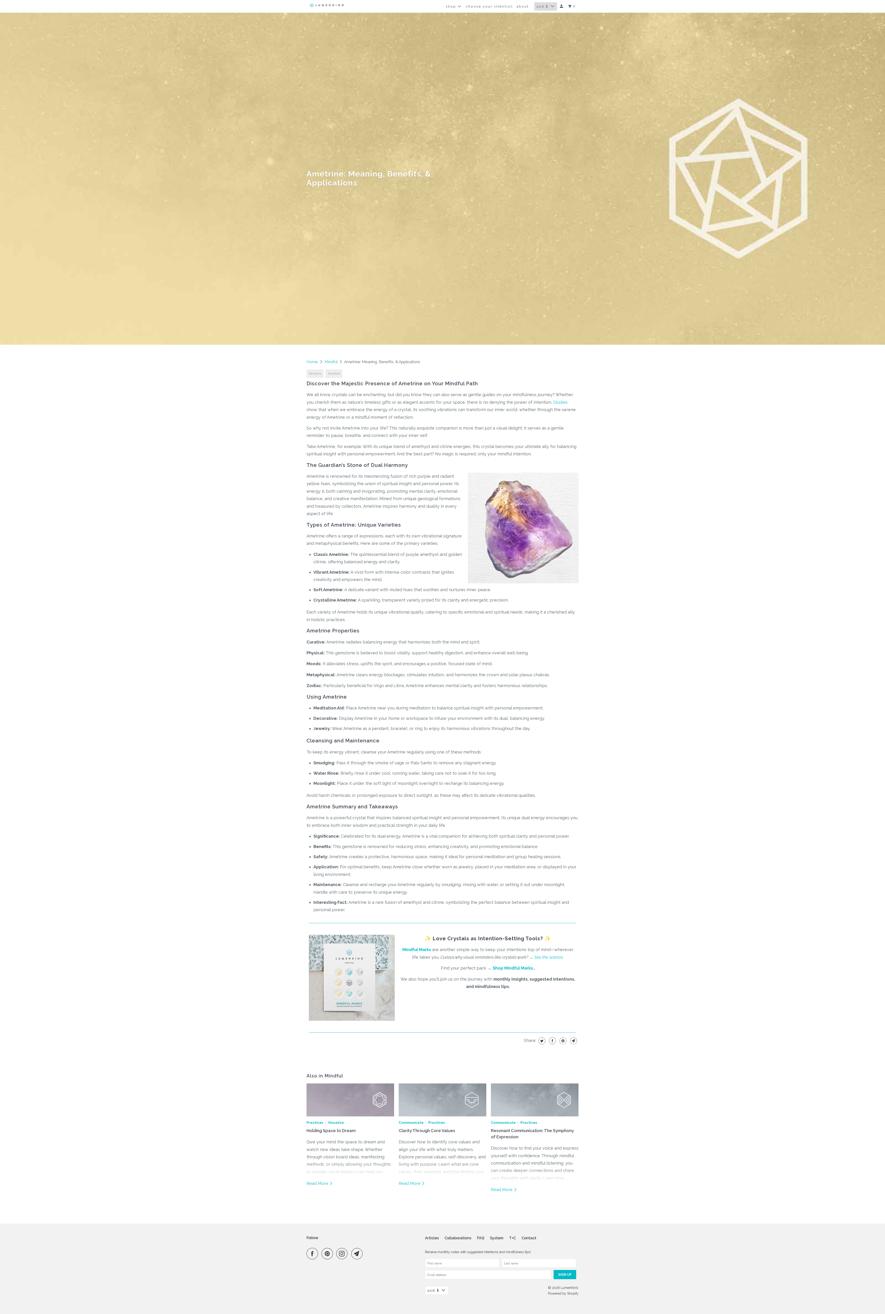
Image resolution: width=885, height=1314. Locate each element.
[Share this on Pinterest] (562, 1040)
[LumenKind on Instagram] (343, 1253)
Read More (318, 1183)
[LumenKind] (327, 5)
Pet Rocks (315, 373)
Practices (315, 1123)
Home (313, 361)
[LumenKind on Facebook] (313, 1253)
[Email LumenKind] (358, 1253)
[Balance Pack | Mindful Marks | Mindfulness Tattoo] (353, 1021)
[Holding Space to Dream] (350, 1099)
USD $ (543, 6)
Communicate (411, 1123)
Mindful (331, 361)
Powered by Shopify (563, 1293)
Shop (452, 6)
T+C (512, 1238)
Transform (334, 373)
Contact (529, 1238)
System (496, 1238)
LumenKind (569, 1288)
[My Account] (562, 6)
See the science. (549, 957)
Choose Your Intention (489, 6)
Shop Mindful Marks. (513, 968)
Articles (432, 1238)
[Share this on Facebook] (552, 1040)
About (523, 6)
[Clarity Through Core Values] (442, 1099)
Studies (560, 402)
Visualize (336, 1123)
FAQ (480, 1238)
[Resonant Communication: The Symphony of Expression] (534, 1099)
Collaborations (458, 1238)
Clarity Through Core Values (427, 1130)
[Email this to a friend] (573, 1040)
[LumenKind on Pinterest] (328, 1253)
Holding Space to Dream (331, 1130)
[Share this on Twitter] (541, 1040)
